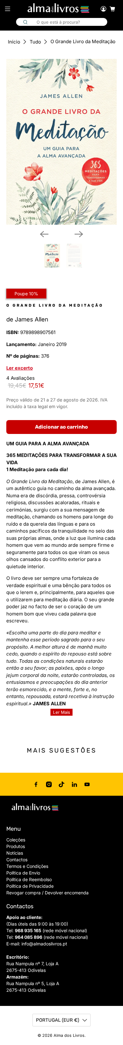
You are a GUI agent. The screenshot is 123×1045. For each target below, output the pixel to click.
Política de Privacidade (30, 886)
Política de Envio (23, 872)
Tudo (35, 41)
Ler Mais (61, 712)
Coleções (15, 839)
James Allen (31, 319)
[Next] (79, 234)
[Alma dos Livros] (58, 8)
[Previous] (44, 234)
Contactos (16, 859)
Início (14, 41)
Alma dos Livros (69, 1035)
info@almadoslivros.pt (44, 943)
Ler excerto (19, 368)
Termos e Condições (27, 866)
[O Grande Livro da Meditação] (61, 142)
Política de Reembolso (29, 879)
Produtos (15, 846)
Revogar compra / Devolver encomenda (47, 892)
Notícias (14, 853)
